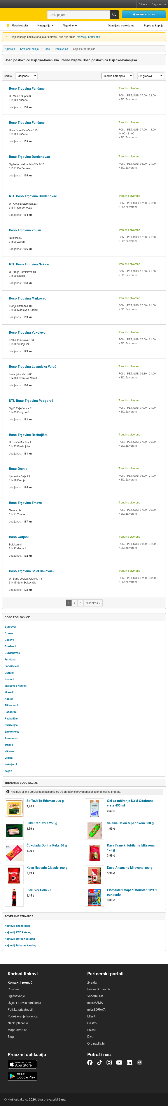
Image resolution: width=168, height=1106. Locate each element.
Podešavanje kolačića (23, 1016)
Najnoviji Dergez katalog (20, 939)
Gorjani (9, 672)
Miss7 (91, 1016)
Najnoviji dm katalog (17, 926)
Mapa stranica (17, 1030)
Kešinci (9, 679)
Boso (47, 49)
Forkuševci (12, 666)
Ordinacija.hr (96, 1043)
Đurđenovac (12, 653)
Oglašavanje (16, 996)
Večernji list (95, 996)
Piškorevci (11, 705)
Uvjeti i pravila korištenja (24, 1002)
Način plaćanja (18, 1023)
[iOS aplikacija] (22, 1064)
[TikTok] (99, 1062)
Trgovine (68, 25)
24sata (92, 982)
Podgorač (11, 712)
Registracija (159, 4)
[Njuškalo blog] (139, 1062)
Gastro (92, 1023)
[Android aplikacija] (22, 1076)
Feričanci (10, 659)
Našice (9, 699)
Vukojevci (11, 764)
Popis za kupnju (153, 25)
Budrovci (10, 627)
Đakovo (9, 640)
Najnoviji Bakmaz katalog (20, 945)
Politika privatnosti (20, 1009)
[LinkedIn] (130, 1062)
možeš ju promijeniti (89, 36)
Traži (114, 14)
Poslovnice (61, 49)
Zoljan (8, 771)
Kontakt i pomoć (20, 982)
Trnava (9, 745)
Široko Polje (12, 731)
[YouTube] (119, 1062)
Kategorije (43, 25)
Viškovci (10, 751)
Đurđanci (10, 646)
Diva (90, 1036)
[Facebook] (90, 1062)
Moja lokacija (19, 25)
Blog (11, 1036)
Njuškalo (10, 49)
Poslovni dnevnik (98, 989)
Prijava (143, 4)
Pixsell (91, 1030)
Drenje (9, 633)
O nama (13, 989)
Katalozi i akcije (29, 49)
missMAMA (95, 1002)
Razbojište (11, 718)
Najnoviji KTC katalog (18, 932)
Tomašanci (11, 738)
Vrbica (9, 758)
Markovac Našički (16, 686)
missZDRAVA (96, 1009)
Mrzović (9, 692)
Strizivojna (11, 725)
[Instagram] (109, 1062)
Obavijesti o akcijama (121, 25)
